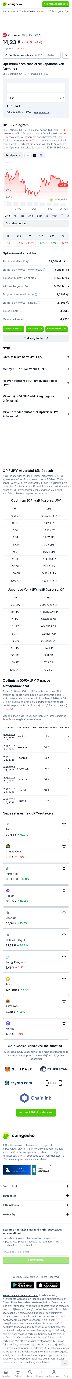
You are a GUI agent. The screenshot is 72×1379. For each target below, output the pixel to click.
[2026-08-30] (62, 215)
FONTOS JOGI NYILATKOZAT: (20, 1295)
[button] (36, 338)
